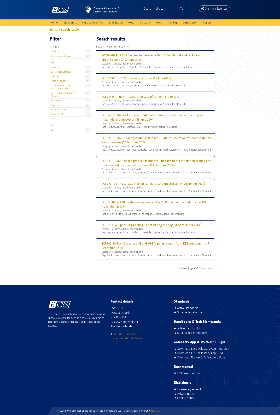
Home (54, 22)
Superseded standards (191, 312)
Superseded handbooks (192, 333)
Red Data (154, 410)
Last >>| (211, 268)
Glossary (145, 22)
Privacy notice (186, 394)
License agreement (189, 389)
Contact (207, 22)
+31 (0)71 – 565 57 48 (125, 334)
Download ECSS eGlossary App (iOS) (200, 353)
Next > (203, 268)
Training (172, 22)
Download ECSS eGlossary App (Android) (203, 349)
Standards (70, 22)
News (159, 22)
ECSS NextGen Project (121, 22)
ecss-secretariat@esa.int (129, 338)
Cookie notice (186, 398)
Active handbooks (188, 328)
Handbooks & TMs (92, 22)
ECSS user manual (189, 373)
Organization (189, 22)
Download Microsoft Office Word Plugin (202, 357)
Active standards (187, 308)
